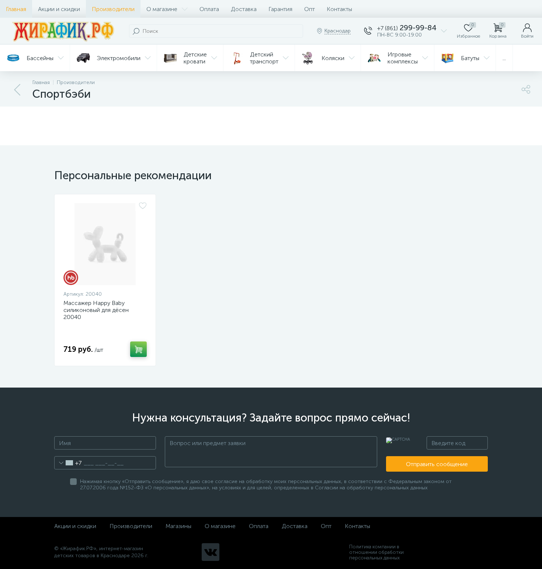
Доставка (244, 9)
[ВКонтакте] (210, 552)
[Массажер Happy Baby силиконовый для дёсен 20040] (105, 244)
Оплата (209, 9)
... (504, 58)
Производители (113, 9)
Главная (16, 9)
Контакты (339, 9)
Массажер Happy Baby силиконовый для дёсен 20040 (96, 309)
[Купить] (138, 349)
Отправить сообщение (437, 464)
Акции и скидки (59, 9)
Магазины (178, 526)
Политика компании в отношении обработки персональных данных (376, 552)
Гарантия (280, 9)
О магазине (161, 9)
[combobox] (68, 463)
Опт (309, 9)
